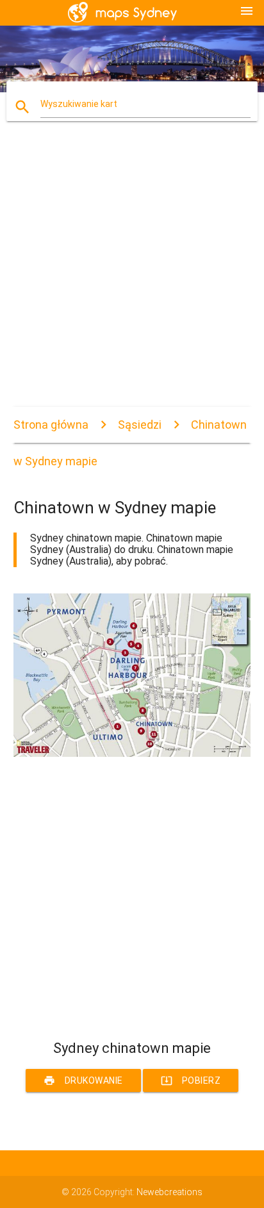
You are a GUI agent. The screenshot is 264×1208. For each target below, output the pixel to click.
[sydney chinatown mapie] (132, 754)
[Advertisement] (132, 275)
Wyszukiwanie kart (78, 104)
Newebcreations (169, 1192)
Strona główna (50, 424)
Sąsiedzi (139, 424)
